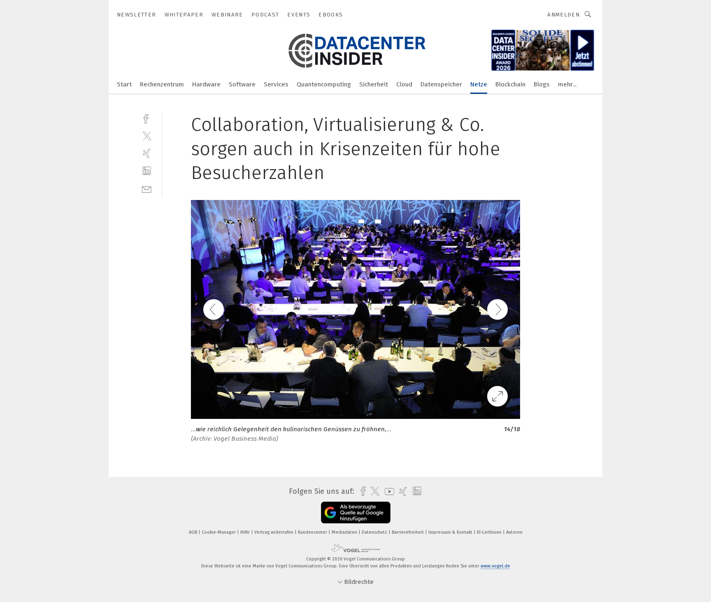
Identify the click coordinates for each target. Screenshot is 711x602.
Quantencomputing (324, 84)
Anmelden (563, 14)
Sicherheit (373, 84)
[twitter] (147, 135)
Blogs (542, 84)
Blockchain (510, 84)
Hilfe (245, 532)
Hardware (206, 84)
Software (242, 84)
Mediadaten (345, 532)
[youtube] (387, 491)
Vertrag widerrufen (274, 532)
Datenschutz (375, 532)
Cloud (404, 84)
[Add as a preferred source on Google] (355, 512)
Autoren (514, 532)
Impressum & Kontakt (451, 532)
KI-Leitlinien (490, 532)
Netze (478, 84)
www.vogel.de (495, 566)
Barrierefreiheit (408, 532)
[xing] (147, 153)
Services (276, 84)
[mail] (147, 189)
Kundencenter (313, 532)
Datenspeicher (441, 84)
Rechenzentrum (162, 84)
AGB (193, 532)
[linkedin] (147, 171)
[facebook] (147, 118)
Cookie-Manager (219, 532)
